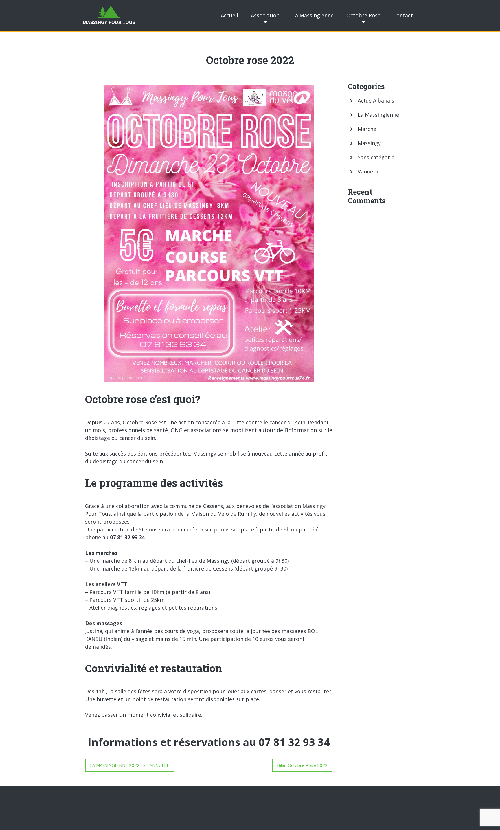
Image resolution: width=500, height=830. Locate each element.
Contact (403, 15)
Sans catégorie (376, 157)
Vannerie (369, 171)
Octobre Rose (363, 15)
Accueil (229, 15)
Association (265, 15)
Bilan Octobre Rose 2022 (302, 765)
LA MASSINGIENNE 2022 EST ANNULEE (129, 765)
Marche (367, 128)
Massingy (369, 143)
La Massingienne (313, 15)
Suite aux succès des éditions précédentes (137, 453)
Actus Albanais (376, 100)
